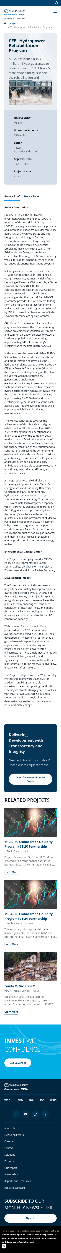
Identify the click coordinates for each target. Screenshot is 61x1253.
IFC (42, 1100)
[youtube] (26, 1114)
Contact (8, 1148)
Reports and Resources (17, 1181)
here (30, 566)
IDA (31, 1100)
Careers (8, 1141)
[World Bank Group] (16, 1086)
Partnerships (11, 1174)
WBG (7, 1100)
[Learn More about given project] (30, 822)
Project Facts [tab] (31, 196)
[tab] (12, 198)
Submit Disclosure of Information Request (30, 779)
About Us (9, 1128)
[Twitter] (45, 1114)
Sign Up (30, 1218)
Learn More (11, 872)
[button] (55, 11)
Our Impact (10, 1168)
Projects (14, 23)
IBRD (20, 1100)
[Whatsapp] (35, 1114)
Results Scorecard (14, 1187)
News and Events (14, 1135)
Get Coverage (17, 1063)
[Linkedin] (16, 1114)
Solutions (9, 1154)
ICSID (53, 1100)
